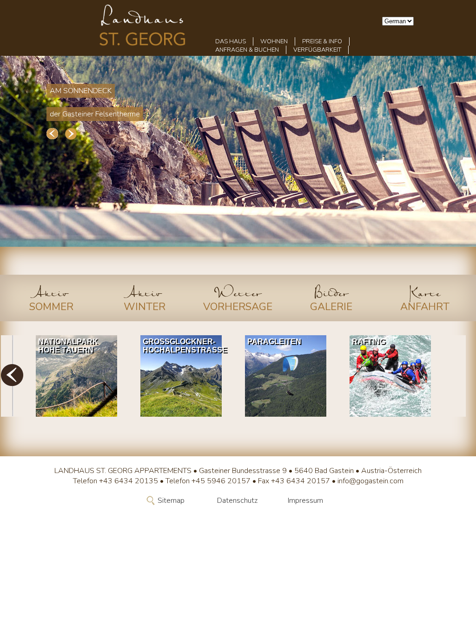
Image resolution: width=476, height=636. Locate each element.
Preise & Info (322, 41)
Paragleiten (274, 341)
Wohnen (274, 41)
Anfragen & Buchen (247, 50)
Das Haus (230, 41)
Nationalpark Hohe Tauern (68, 346)
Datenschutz (237, 500)
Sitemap (171, 500)
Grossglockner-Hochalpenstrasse (183, 346)
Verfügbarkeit (317, 50)
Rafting (368, 341)
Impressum (305, 500)
